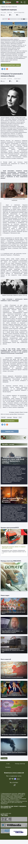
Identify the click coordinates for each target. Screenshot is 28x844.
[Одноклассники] (7, 69)
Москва (15, 417)
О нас (7, 763)
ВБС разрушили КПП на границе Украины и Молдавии (12, 500)
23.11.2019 (6, 78)
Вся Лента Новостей (11, 6)
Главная (3, 6)
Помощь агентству (20, 763)
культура (9, 417)
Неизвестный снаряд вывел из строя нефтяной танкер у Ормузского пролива (13, 460)
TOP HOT (3, 417)
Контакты (8, 767)
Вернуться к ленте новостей (14, 772)
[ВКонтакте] (2, 69)
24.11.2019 (6, 12)
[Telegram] (5, 69)
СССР (20, 417)
